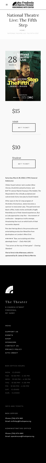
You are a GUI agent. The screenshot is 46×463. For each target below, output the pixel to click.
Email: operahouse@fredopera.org (19, 436)
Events (9, 335)
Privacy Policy (13, 349)
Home (22, 30)
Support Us (11, 332)
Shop (8, 339)
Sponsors (10, 342)
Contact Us (12, 346)
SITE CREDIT (11, 353)
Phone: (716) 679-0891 (14, 433)
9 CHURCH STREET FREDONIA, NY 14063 (14, 310)
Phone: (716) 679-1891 (14, 418)
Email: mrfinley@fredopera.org (18, 421)
